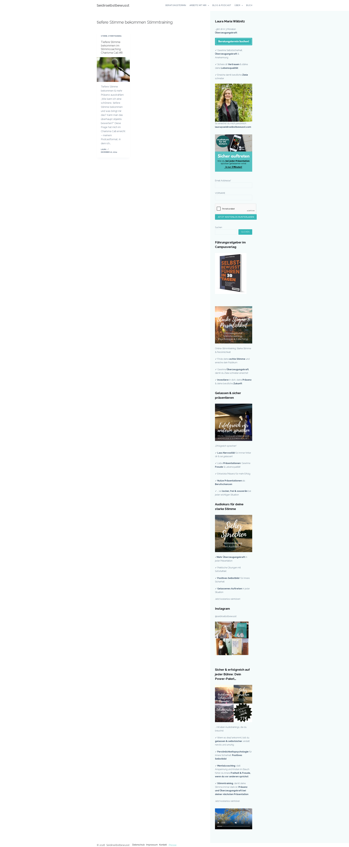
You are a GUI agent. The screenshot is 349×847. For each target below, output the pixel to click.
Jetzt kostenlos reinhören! (227, 599)
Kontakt (163, 844)
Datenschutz (138, 844)
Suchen (218, 227)
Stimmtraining (114, 36)
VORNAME (220, 193)
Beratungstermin (176, 5)
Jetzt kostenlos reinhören (227, 801)
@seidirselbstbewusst (226, 616)
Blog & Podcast (221, 5)
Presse (173, 845)
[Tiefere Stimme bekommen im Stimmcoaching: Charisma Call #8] (113, 69)
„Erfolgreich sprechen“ (226, 446)
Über (237, 5)
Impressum (152, 844)
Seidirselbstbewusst (113, 5)
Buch (249, 5)
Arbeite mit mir (198, 5)
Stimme (104, 36)
